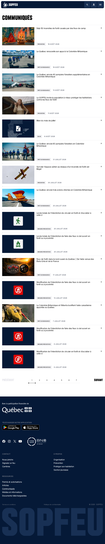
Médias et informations (12, 492)
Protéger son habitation (64, 466)
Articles (5, 485)
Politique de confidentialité (52, 504)
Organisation (59, 459)
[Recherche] (87, 5)
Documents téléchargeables (14, 496)
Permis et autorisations (12, 482)
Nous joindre (7, 459)
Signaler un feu (8, 463)
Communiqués (8, 489)
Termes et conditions (9, 504)
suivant (98, 379)
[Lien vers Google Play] (11, 427)
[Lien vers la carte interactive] (94, 5)
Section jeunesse (61, 470)
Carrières (6, 466)
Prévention (58, 463)
